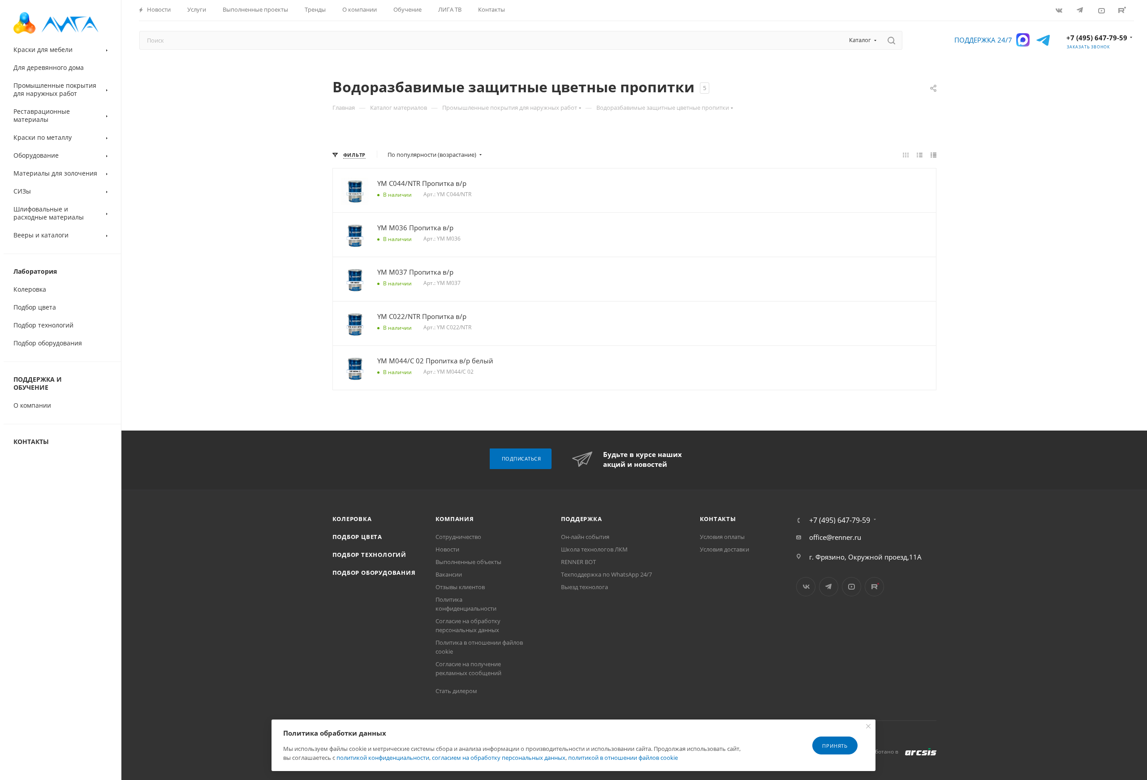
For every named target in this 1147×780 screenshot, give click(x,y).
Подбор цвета (357, 537)
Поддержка (581, 519)
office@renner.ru (835, 537)
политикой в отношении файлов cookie (623, 758)
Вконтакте (805, 586)
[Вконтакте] (1059, 10)
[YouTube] (1102, 10)
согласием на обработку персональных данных (498, 758)
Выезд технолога (584, 587)
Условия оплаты (722, 537)
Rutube (1123, 10)
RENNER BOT (578, 562)
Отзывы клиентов (460, 587)
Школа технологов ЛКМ (594, 549)
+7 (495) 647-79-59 (1096, 37)
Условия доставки (724, 549)
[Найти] (891, 40)
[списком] (920, 154)
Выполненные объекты (468, 562)
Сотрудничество (458, 537)
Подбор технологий (369, 555)
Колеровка (352, 519)
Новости (447, 549)
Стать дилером (456, 691)
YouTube (851, 586)
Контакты (718, 519)
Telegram (828, 586)
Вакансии (449, 574)
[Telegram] (1080, 10)
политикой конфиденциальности (382, 758)
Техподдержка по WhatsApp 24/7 (606, 574)
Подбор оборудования (374, 573)
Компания (455, 519)
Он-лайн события (585, 537)
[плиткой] (906, 154)
